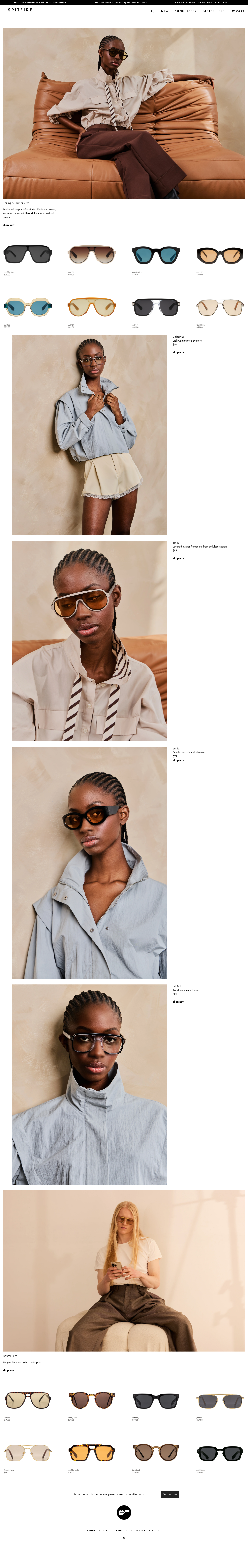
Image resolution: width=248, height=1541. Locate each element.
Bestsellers (214, 11)
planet (141, 1530)
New (165, 11)
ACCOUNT (155, 1530)
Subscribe (170, 1494)
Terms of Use (123, 1530)
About (91, 1530)
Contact (105, 1530)
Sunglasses (185, 11)
